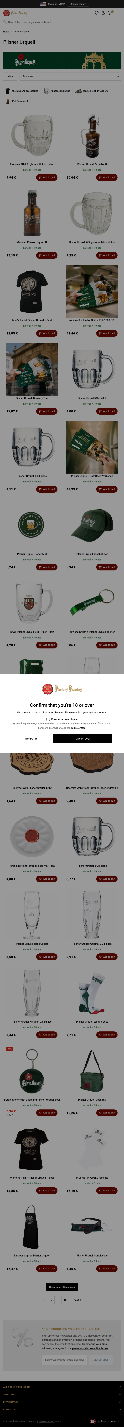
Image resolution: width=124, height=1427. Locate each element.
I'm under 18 (30, 738)
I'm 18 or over (82, 738)
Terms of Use (78, 727)
